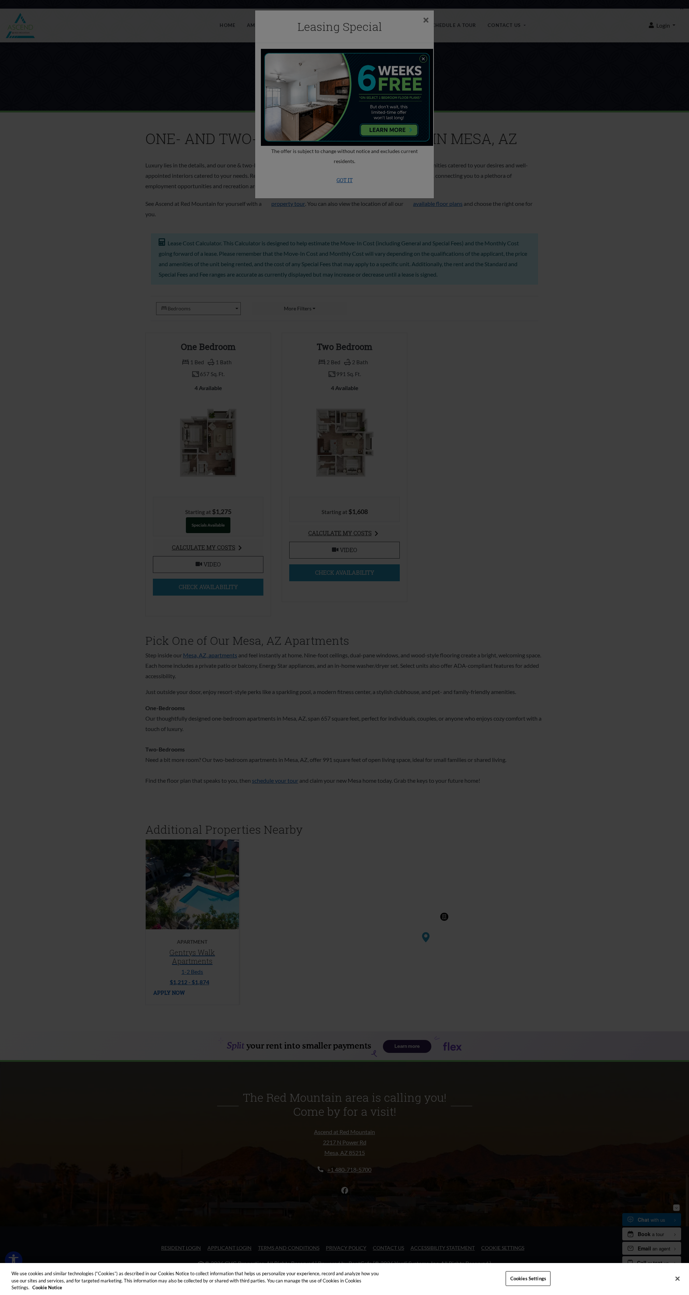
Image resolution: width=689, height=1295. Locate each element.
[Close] (677, 1278)
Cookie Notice (47, 1287)
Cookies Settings (528, 1278)
